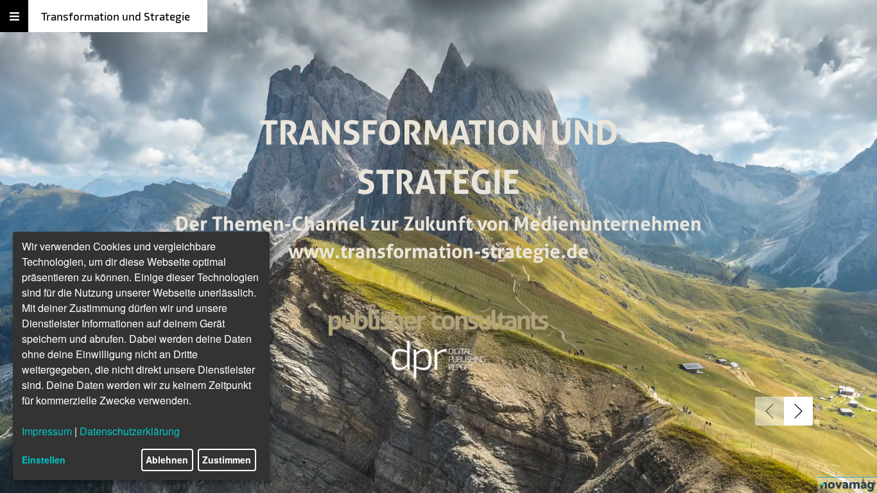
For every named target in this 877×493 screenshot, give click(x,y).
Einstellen (43, 459)
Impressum (47, 431)
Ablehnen (167, 459)
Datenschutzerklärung (130, 431)
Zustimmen (226, 459)
